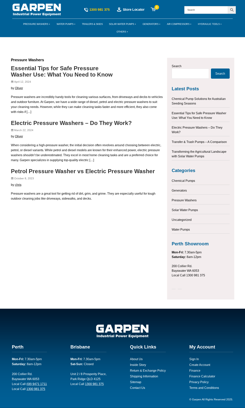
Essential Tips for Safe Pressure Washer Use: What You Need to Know (62, 71)
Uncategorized (182, 219)
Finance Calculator (202, 376)
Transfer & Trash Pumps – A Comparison (199, 142)
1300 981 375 (195, 275)
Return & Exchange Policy (148, 370)
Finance (194, 370)
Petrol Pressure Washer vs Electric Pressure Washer (83, 171)
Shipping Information (144, 376)
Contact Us (137, 387)
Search (176, 66)
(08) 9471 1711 (36, 384)
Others (121, 31)
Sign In (194, 359)
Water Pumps (65, 24)
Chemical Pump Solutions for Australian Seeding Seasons (199, 101)
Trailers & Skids (92, 24)
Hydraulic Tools (209, 24)
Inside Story (138, 364)
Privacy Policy (199, 382)
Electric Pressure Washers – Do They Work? (71, 123)
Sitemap (135, 382)
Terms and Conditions (204, 387)
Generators (150, 24)
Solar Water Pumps (121, 24)
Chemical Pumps (183, 180)
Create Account (199, 364)
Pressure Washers (35, 24)
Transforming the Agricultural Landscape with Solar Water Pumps (199, 154)
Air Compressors (178, 24)
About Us (136, 359)
